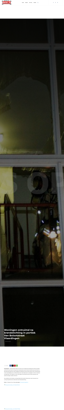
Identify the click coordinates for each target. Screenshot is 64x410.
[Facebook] (53, 2)
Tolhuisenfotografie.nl (24, 382)
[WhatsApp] (17, 366)
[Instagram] (57, 2)
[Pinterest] (15, 366)
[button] (38, 2)
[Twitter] (55, 2)
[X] (12, 366)
